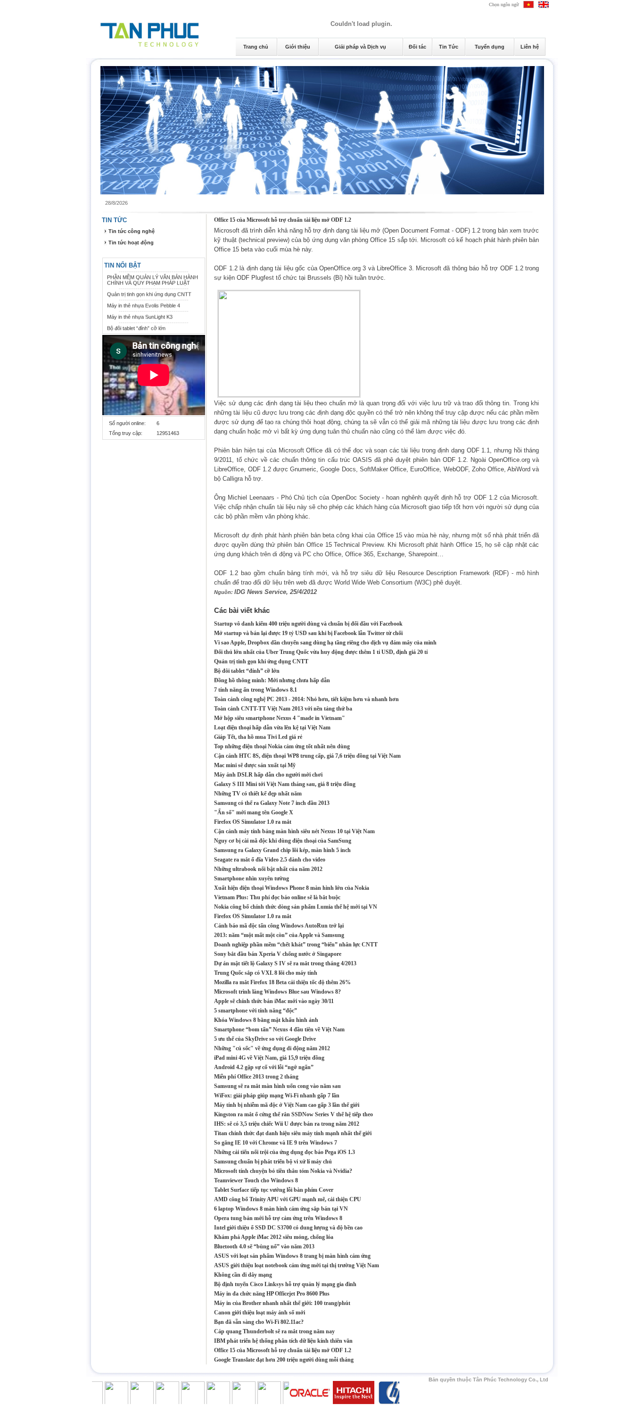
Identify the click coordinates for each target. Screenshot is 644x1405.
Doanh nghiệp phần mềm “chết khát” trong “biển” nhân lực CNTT (296, 944)
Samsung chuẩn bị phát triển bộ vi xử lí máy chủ (273, 1161)
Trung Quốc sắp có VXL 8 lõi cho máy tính (265, 973)
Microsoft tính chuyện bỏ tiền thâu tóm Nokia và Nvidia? (283, 1171)
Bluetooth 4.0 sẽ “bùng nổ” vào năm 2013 (264, 1246)
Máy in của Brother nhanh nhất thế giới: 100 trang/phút (282, 1303)
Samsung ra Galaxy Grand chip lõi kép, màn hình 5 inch (282, 850)
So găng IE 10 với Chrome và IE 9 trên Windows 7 (275, 1142)
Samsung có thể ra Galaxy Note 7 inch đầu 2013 (272, 803)
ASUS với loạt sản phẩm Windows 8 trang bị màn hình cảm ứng (292, 1256)
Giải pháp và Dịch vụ (360, 47)
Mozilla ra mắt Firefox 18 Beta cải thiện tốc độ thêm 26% (282, 982)
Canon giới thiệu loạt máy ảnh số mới (259, 1312)
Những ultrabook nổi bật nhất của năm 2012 (268, 869)
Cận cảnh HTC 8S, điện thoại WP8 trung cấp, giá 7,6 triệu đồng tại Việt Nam (307, 756)
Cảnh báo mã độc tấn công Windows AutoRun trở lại (279, 925)
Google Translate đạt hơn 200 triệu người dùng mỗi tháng (284, 1359)
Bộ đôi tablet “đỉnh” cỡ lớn (136, 321)
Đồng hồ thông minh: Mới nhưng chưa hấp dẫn (272, 680)
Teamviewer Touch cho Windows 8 (256, 1180)
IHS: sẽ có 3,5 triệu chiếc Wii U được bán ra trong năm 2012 (286, 1124)
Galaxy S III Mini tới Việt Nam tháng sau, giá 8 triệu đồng (284, 784)
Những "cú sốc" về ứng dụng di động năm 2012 (272, 1048)
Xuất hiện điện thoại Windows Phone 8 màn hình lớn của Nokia (291, 888)
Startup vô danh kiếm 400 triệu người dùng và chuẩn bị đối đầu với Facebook (308, 623)
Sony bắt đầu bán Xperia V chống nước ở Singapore (277, 954)
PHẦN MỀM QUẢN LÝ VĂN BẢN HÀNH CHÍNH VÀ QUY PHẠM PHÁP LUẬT (152, 272)
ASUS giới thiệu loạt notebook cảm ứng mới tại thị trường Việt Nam (296, 1265)
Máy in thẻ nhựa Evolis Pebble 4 (143, 298)
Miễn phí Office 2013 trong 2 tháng (256, 1076)
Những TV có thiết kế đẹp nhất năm (258, 793)
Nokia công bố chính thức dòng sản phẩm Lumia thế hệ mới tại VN (295, 906)
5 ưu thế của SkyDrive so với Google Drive (265, 1039)
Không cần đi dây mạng (243, 1274)
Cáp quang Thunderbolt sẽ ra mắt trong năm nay (274, 1331)
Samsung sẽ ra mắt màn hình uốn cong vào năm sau (277, 1086)
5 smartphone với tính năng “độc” (255, 1010)
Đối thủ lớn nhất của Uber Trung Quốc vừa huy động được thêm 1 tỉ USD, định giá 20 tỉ (321, 652)
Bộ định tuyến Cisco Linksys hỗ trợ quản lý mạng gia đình (285, 1284)
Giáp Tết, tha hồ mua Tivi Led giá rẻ (258, 737)
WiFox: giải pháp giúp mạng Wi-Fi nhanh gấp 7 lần (276, 1095)
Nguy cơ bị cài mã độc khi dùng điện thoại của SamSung (282, 840)
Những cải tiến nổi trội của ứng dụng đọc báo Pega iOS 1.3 (284, 1152)
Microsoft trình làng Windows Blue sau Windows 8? (277, 991)
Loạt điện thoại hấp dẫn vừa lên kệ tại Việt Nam (272, 727)
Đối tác (417, 47)
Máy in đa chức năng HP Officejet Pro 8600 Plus (272, 1293)
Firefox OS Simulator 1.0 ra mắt (252, 822)
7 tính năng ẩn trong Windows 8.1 (255, 689)
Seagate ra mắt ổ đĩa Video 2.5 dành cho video (269, 859)
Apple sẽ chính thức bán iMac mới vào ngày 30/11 (274, 1001)
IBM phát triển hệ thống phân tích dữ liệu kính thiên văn (283, 1341)
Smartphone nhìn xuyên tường (251, 878)
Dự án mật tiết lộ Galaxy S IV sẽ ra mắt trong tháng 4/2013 (285, 963)
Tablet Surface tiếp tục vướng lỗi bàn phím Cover (273, 1190)
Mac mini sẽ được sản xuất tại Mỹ (255, 765)
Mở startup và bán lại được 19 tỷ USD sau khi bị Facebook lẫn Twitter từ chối (308, 633)
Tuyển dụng (489, 47)
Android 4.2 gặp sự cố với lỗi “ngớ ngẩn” (264, 1067)
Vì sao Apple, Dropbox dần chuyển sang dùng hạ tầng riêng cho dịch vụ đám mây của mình (325, 642)
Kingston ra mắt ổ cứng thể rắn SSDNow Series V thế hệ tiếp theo (293, 1114)
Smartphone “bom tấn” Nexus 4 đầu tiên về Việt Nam (279, 1029)
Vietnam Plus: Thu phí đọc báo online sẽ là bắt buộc (277, 897)
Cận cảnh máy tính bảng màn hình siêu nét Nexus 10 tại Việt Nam (294, 831)
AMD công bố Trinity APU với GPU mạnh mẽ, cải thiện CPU (287, 1199)
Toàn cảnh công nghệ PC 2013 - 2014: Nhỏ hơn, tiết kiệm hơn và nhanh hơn (306, 699)
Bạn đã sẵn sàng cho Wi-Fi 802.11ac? (259, 1322)
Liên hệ (529, 47)
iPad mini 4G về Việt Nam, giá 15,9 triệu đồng (269, 1057)
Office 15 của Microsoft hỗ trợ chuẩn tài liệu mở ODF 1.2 (282, 220)
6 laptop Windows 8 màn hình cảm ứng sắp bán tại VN (281, 1208)
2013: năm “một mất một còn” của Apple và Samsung (279, 935)
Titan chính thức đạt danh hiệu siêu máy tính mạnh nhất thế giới (293, 1133)
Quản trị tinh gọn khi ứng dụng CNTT (149, 287)
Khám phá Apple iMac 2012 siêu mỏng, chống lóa (273, 1237)
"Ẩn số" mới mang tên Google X (253, 812)
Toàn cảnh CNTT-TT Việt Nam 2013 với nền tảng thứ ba (283, 708)
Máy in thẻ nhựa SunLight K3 (140, 309)
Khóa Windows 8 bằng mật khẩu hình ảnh (266, 1020)
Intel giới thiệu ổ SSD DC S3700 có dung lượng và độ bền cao (288, 1227)
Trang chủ (255, 47)
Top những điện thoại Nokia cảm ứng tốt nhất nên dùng (282, 746)
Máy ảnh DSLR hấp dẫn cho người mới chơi (268, 774)
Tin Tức (448, 47)
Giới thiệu (297, 47)
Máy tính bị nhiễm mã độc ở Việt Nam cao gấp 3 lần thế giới (286, 1105)
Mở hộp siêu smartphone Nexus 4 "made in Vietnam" (279, 718)
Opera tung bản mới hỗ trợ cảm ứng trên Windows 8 (278, 1218)
